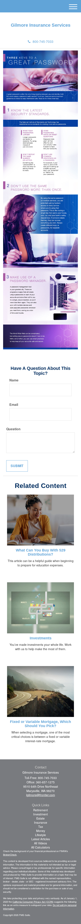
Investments (41, 638)
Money (40, 831)
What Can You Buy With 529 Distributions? (40, 552)
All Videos (40, 843)
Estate (40, 818)
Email (13, 404)
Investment (40, 814)
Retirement (40, 810)
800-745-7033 (43, 41)
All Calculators (40, 847)
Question (13, 429)
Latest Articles (40, 839)
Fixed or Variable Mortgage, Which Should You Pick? (40, 724)
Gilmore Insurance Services (40, 25)
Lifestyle (40, 835)
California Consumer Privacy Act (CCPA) (33, 901)
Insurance (40, 822)
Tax (40, 827)
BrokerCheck (10, 854)
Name (13, 380)
